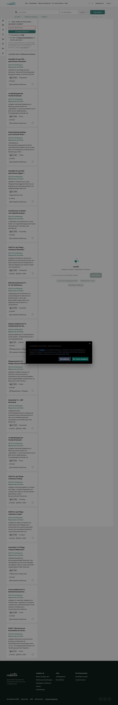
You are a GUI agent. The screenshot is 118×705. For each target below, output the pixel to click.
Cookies (42, 350)
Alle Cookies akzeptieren (80, 359)
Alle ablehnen (64, 359)
